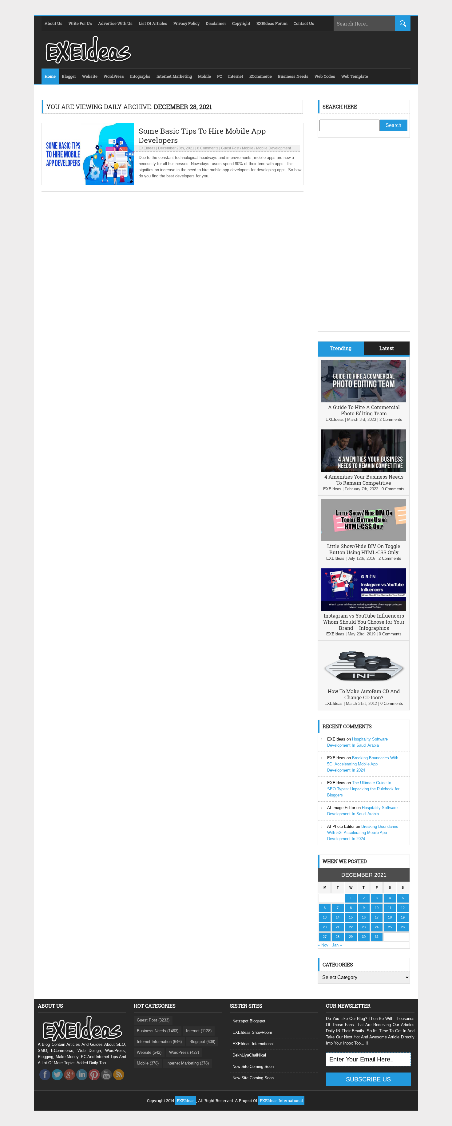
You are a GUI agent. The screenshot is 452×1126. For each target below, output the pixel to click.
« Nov (323, 945)
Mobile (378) (148, 1063)
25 (390, 927)
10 (377, 908)
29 (351, 936)
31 (377, 936)
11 (389, 908)
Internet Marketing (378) (187, 1063)
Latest (386, 348)
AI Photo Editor (341, 826)
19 (403, 917)
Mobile (247, 148)
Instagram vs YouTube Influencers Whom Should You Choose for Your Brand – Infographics (364, 621)
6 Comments (207, 148)
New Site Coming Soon (253, 1066)
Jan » (337, 945)
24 (377, 927)
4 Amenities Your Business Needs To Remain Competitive (363, 479)
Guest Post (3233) (153, 1020)
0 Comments (393, 489)
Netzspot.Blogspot (248, 1021)
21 (337, 927)
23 (364, 927)
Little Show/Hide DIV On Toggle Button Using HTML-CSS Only (363, 549)
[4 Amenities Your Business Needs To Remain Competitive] (363, 470)
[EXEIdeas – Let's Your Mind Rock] (88, 62)
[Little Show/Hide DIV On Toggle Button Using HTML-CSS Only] (363, 540)
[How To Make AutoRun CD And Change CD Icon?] (363, 685)
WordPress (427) (184, 1052)
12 (403, 908)
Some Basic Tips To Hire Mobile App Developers (202, 135)
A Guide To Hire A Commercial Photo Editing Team (364, 410)
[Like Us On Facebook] (45, 1082)
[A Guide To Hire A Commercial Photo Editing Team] (363, 401)
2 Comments (390, 419)
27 (325, 936)
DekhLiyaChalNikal (249, 1055)
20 (325, 927)
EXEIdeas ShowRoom (252, 1032)
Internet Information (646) (159, 1041)
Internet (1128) (199, 1031)
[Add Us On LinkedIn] (82, 1082)
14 (337, 917)
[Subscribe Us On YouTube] (106, 1082)
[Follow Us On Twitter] (57, 1082)
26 (403, 927)
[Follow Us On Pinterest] (94, 1082)
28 (337, 936)
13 (325, 917)
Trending (340, 348)
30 (364, 936)
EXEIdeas (147, 148)
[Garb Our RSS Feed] (119, 1082)
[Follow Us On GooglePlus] (69, 1082)
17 (377, 917)
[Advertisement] (364, 239)
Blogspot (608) (202, 1041)
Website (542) (149, 1052)
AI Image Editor (341, 807)
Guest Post (230, 148)
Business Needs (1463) (157, 1031)
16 (364, 917)
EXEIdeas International (253, 1043)
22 (351, 927)
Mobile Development (273, 148)
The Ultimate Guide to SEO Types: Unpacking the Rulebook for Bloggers (363, 788)
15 (351, 917)
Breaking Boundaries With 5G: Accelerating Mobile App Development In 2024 (362, 764)
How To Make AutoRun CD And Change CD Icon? (364, 694)
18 (390, 917)
